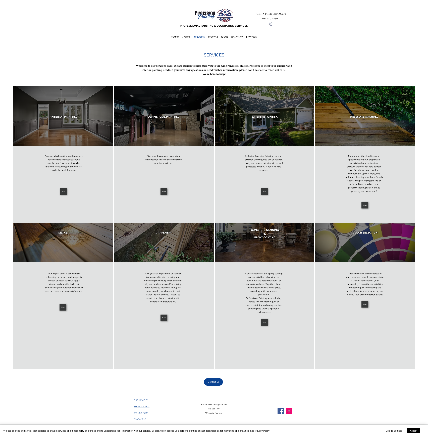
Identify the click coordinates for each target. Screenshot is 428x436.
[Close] (424, 430)
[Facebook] (281, 411)
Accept (413, 430)
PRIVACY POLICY (141, 406)
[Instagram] (289, 411)
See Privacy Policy (260, 430)
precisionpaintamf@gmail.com (214, 404)
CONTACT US (140, 419)
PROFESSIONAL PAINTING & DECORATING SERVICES (214, 25)
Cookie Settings (394, 430)
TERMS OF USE (141, 413)
